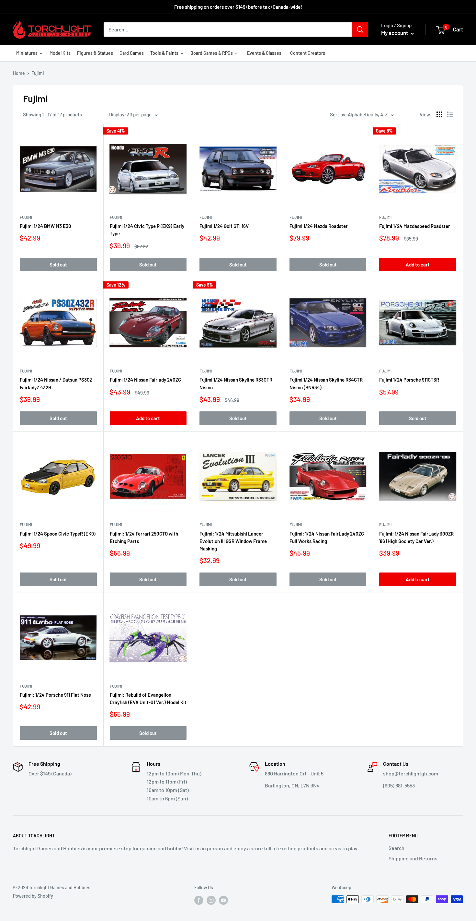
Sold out (58, 264)
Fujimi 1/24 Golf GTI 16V (224, 226)
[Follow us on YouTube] (223, 899)
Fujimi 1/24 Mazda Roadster (318, 226)
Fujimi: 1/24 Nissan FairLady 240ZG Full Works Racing (326, 537)
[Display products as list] (450, 114)
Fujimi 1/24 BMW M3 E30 (45, 226)
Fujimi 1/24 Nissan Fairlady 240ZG (145, 380)
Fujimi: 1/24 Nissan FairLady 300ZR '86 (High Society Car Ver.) (416, 537)
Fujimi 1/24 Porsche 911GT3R (409, 380)
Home (19, 73)
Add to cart (418, 264)
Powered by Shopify (33, 896)
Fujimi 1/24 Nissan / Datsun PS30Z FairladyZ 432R (56, 383)
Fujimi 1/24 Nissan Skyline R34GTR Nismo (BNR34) (326, 383)
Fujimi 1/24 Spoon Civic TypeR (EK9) (58, 534)
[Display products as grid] (439, 114)
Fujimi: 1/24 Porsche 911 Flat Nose (55, 695)
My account (395, 33)
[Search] (360, 29)
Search (396, 848)
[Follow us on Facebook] (198, 899)
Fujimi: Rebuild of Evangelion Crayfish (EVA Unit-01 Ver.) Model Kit (148, 698)
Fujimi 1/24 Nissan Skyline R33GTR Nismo (235, 383)
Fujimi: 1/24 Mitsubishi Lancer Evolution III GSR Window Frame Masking (233, 541)
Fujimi (26, 217)
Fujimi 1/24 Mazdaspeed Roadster (414, 226)
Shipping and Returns (413, 858)
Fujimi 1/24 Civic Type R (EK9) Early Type (147, 229)
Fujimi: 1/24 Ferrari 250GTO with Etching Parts (144, 537)
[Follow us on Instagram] (211, 899)
